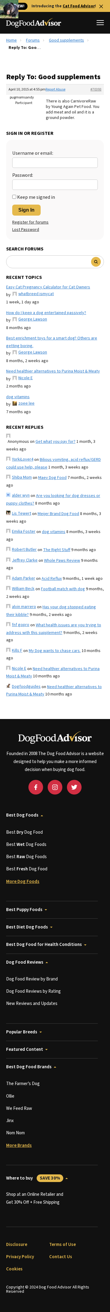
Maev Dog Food (52, 478)
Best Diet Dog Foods (27, 927)
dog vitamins (18, 397)
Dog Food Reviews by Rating (33, 991)
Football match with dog (63, 589)
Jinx (10, 1120)
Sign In (26, 210)
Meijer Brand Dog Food (58, 514)
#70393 (95, 89)
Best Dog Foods (22, 815)
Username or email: (32, 153)
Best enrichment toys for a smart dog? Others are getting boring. (51, 342)
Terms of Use (62, 1244)
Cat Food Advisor (79, 6)
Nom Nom (15, 1133)
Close (101, 6)
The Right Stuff (56, 550)
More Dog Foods (22, 881)
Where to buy (33, 1178)
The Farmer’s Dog (23, 1083)
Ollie (10, 1096)
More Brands (19, 1145)
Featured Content (24, 1049)
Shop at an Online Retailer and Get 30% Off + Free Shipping (34, 1198)
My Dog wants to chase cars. (55, 651)
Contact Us (60, 1257)
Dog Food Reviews (24, 962)
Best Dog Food (24, 832)
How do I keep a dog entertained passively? (46, 313)
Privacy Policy (20, 1257)
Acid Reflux (52, 579)
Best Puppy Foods (24, 909)
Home (11, 40)
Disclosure (16, 1244)
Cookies (14, 1269)
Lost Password (25, 230)
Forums (33, 40)
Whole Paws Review (62, 561)
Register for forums (30, 222)
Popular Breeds (21, 1032)
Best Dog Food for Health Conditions (44, 944)
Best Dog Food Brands (29, 1067)
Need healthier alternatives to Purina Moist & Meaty (53, 371)
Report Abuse (55, 89)
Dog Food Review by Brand (32, 979)
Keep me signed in (36, 197)
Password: (22, 175)
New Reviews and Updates (31, 1003)
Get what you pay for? (55, 442)
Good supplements (66, 40)
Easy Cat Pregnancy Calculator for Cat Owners (48, 287)
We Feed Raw (19, 1108)
